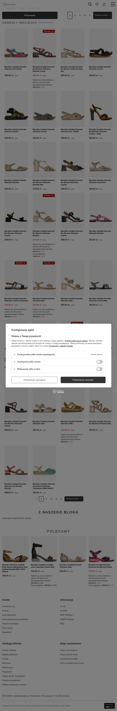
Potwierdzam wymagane (35, 380)
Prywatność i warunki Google (61, 346)
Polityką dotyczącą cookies (76, 341)
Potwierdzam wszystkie (83, 380)
